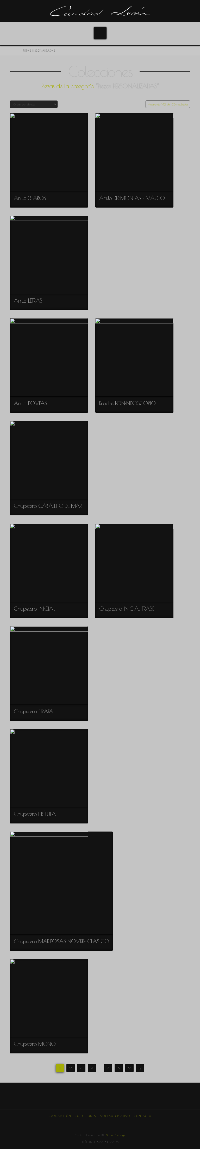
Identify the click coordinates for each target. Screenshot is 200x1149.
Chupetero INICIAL (34, 608)
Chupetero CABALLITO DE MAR (48, 506)
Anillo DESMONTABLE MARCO (132, 198)
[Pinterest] (109, 1123)
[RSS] (126, 1123)
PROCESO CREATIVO (115, 1115)
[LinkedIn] (100, 1123)
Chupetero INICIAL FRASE (126, 608)
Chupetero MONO (34, 1044)
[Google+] (91, 1123)
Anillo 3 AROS (30, 198)
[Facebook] (74, 1123)
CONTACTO (143, 1115)
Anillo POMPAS (30, 403)
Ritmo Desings (116, 1135)
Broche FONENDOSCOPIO (127, 403)
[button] (100, 33)
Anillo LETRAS (28, 300)
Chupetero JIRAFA (33, 711)
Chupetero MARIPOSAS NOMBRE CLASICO (61, 941)
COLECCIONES (85, 1115)
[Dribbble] (117, 1123)
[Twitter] (83, 1123)
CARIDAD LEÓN (60, 1115)
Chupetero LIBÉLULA (35, 814)
